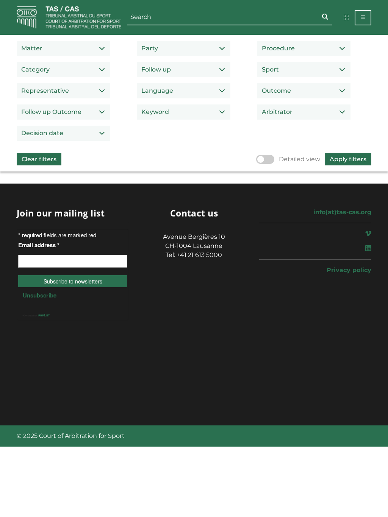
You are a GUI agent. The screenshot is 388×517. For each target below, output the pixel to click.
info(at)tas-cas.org (342, 212)
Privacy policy (349, 270)
